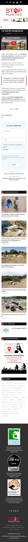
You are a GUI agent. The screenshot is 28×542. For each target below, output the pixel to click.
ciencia (3, 388)
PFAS (24, 402)
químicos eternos (5, 406)
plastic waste (14, 404)
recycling (4, 409)
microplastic (23, 397)
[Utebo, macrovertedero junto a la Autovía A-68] (14, 304)
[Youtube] (17, 2)
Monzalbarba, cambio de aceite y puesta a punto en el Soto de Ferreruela (13, 215)
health (3, 392)
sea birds (16, 411)
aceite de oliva (9, 383)
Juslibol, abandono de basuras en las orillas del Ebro (13, 290)
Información (18, 525)
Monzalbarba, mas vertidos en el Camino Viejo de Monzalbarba (12, 266)
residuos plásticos (16, 409)
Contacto (16, 529)
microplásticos (19, 399)
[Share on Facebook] (12, 109)
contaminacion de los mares (17, 388)
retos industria (5, 411)
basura (22, 383)
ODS (15, 402)
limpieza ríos (13, 395)
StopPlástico (9, 33)
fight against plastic (17, 390)
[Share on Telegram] (16, 109)
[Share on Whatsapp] (14, 109)
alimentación (16, 383)
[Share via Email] (17, 109)
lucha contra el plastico (6, 397)
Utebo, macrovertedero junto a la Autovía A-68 (13, 315)
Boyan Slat (4, 385)
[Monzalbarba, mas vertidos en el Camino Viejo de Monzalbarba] (14, 255)
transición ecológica (14, 413)
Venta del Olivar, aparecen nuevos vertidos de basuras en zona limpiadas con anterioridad (13, 240)
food (23, 390)
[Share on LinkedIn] (13, 109)
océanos (11, 402)
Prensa (11, 529)
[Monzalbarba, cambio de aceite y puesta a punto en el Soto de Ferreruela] (14, 204)
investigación (20, 392)
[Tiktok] (20, 2)
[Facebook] (7, 2)
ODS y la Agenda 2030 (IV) (19, 328)
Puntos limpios (21, 527)
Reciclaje (21, 406)
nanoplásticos (4, 402)
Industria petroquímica (11, 392)
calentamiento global (12, 385)
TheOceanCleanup (5, 413)
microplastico (4, 399)
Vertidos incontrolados (9, 527)
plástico (20, 404)
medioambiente (16, 397)
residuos (9, 409)
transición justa (5, 416)
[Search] (26, 27)
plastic (3, 404)
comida (8, 388)
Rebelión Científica (14, 406)
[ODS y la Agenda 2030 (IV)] (5, 331)
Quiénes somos (10, 525)
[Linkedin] (13, 2)
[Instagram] (10, 2)
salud (11, 411)
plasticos (8, 404)
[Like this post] (10, 109)
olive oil (19, 402)
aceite (3, 383)
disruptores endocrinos (6, 390)
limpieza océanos (5, 395)
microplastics (11, 399)
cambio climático (21, 385)
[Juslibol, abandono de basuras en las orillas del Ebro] (14, 279)
